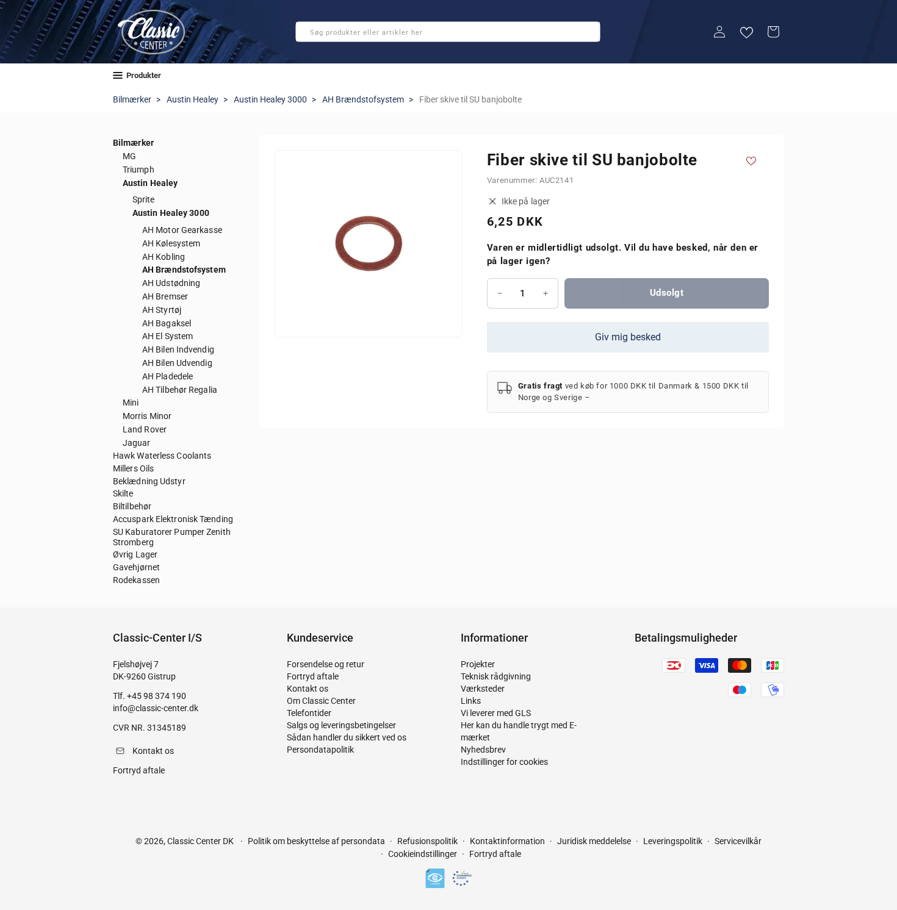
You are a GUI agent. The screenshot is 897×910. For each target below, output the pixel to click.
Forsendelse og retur (325, 664)
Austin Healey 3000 (270, 99)
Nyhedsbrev (483, 749)
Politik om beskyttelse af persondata (316, 841)
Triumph (138, 169)
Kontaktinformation (507, 841)
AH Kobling (163, 257)
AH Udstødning (171, 283)
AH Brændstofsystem (363, 99)
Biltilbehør (132, 506)
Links (471, 701)
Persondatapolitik (320, 749)
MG (129, 156)
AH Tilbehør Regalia (179, 390)
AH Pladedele (167, 376)
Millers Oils (133, 468)
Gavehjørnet (136, 567)
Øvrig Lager (135, 554)
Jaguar (137, 443)
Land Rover (145, 429)
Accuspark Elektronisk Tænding (173, 519)
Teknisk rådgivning (496, 676)
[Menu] (118, 75)
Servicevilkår (738, 841)
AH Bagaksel (166, 323)
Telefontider (309, 713)
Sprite (143, 199)
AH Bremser (165, 296)
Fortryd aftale (313, 676)
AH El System (167, 336)
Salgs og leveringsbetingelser (341, 725)
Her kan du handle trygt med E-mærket (519, 731)
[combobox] (448, 31)
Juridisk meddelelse (594, 841)
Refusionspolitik (427, 841)
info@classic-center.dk (155, 708)
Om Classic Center (321, 701)
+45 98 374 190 (156, 696)
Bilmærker (132, 99)
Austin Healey (192, 99)
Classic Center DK (200, 841)
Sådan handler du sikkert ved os (346, 737)
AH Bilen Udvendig (177, 363)
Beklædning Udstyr (149, 481)
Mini (131, 402)
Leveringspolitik (672, 841)
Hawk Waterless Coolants (162, 455)
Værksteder (483, 688)
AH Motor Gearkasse (182, 230)
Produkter (143, 75)
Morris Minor (147, 416)
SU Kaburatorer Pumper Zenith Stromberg (172, 537)
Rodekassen (136, 580)
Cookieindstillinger (422, 854)
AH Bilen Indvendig (178, 349)
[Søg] (308, 35)
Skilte (123, 493)
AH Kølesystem (171, 243)
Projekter (478, 664)
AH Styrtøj (161, 310)
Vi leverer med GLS (496, 713)
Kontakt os (307, 688)
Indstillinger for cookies (504, 762)
